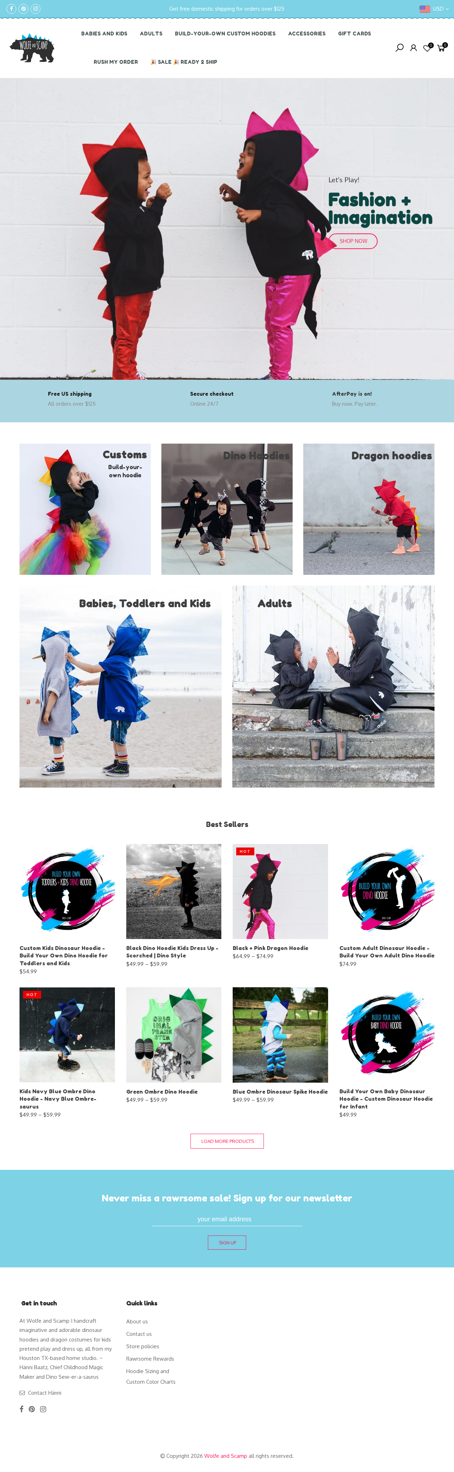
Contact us (139, 1334)
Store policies (142, 1346)
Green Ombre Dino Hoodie (162, 1091)
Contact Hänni (44, 1392)
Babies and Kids (104, 33)
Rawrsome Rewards (150, 1358)
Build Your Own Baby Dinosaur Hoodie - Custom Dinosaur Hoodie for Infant (386, 1099)
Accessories (307, 33)
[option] (227, 229)
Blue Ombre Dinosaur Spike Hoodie (280, 1091)
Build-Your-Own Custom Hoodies (225, 33)
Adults (151, 33)
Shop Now (353, 241)
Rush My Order (116, 62)
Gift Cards (354, 33)
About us (137, 1321)
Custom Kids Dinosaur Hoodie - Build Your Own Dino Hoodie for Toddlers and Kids (64, 956)
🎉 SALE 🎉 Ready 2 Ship (183, 62)
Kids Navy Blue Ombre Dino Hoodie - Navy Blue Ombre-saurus (58, 1099)
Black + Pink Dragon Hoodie (270, 948)
